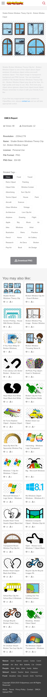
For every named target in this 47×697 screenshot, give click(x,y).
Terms (11, 689)
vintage (27, 207)
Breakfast (12, 676)
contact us (26, 101)
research (9, 242)
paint (37, 197)
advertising (10, 192)
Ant (12, 665)
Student (13, 672)
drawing (22, 217)
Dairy (19, 676)
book (20, 247)
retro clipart (11, 182)
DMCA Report (10, 118)
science (21, 202)
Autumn (19, 661)
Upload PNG (7, 692)
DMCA (37, 689)
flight (34, 217)
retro (22, 232)
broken (36, 242)
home (19, 237)
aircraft (8, 202)
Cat (33, 665)
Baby (18, 668)
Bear (16, 665)
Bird (21, 665)
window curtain (27, 187)
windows (19, 227)
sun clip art (25, 192)
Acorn (13, 661)
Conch (39, 661)
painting (25, 182)
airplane (9, 217)
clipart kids (10, 187)
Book (27, 672)
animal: (6, 665)
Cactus (32, 661)
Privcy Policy (20, 689)
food (19, 177)
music (28, 222)
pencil (8, 237)
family (29, 668)
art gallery (32, 237)
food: (5, 676)
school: (6, 672)
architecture (10, 212)
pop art (9, 247)
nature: (6, 661)
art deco (23, 242)
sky (18, 222)
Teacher (20, 672)
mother (35, 668)
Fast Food (38, 676)
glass (8, 177)
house (25, 197)
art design (33, 247)
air (38, 222)
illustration (10, 232)
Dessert (25, 676)
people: (6, 668)
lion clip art (26, 212)
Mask (12, 668)
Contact (30, 689)
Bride (23, 668)
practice (34, 232)
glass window (11, 207)
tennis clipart (11, 197)
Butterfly (27, 665)
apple (8, 222)
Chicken (38, 665)
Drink (32, 676)
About (5, 689)
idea (7, 227)
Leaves (25, 661)
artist (31, 227)
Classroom (34, 672)
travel (29, 177)
